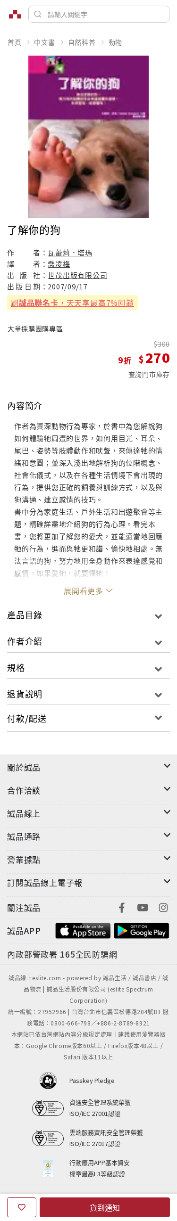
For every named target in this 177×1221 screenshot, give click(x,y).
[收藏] (21, 1207)
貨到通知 (105, 1207)
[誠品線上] (15, 14)
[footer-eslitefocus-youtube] (142, 906)
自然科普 (82, 42)
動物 (116, 42)
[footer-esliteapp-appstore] (83, 929)
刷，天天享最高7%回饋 (72, 302)
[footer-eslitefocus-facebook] (121, 906)
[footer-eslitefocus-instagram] (163, 906)
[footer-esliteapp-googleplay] (141, 929)
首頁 (15, 42)
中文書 (44, 42)
